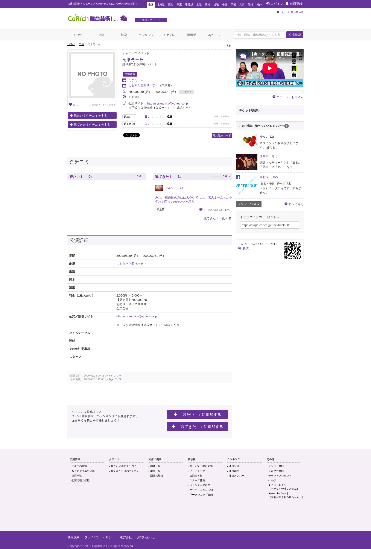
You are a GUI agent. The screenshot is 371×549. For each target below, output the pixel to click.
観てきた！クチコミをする (92, 124)
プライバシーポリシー (100, 537)
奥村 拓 (269, 177)
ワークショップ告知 (201, 494)
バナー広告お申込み (292, 12)
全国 (151, 4)
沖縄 (250, 4)
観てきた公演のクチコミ (125, 470)
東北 (170, 4)
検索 (124, 35)
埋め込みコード (222, 135)
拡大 (246, 248)
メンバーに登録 (247, 204)
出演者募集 (196, 475)
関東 (179, 4)
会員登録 (296, 4)
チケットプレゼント (280, 475)
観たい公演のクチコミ (124, 465)
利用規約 (73, 537)
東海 (207, 4)
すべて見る (296, 204)
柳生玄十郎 (270, 156)
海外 (259, 4)
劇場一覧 (155, 470)
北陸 (199, 4)
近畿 (216, 4)
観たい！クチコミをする (90, 115)
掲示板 (191, 35)
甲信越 (189, 4)
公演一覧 (76, 475)
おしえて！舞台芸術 (201, 465)
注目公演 (234, 465)
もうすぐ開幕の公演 (83, 470)
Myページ (213, 35)
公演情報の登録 (80, 480)
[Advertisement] (185, 516)
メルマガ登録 (276, 470)
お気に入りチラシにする (104, 105)
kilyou (267, 136)
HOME (78, 35)
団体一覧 (155, 465)
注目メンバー (236, 475)
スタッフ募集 (197, 480)
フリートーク (197, 470)
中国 (224, 4)
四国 (233, 4)
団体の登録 (156, 475)
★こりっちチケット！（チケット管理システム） (283, 487)
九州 (242, 4)
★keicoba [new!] (286, 495)
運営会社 (126, 537)
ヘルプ (272, 480)
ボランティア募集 (200, 485)
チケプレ (169, 35)
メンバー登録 (276, 465)
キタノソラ (114, 375)
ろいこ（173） (175, 187)
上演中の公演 (79, 465)
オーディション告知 (201, 489)
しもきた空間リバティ (143, 85)
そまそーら (133, 59)
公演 (101, 35)
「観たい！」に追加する (200, 414)
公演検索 (295, 35)
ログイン (276, 4)
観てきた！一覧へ (216, 218)
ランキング (146, 35)
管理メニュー (150, 20)
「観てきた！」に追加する (200, 426)
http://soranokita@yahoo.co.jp (167, 103)
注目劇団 (234, 470)
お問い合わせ (146, 537)
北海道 (161, 4)
